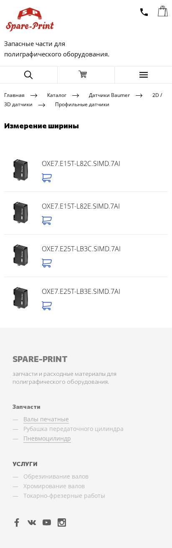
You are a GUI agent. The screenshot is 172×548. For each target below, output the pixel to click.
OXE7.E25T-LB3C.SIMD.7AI (81, 248)
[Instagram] (62, 522)
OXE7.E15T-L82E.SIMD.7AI (81, 206)
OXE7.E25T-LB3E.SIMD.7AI (81, 291)
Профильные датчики (82, 104)
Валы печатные (46, 419)
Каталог (56, 94)
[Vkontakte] (32, 522)
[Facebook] (17, 522)
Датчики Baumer (109, 94)
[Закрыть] (86, 74)
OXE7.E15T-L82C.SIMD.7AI (81, 163)
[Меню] (143, 74)
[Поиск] (28, 74)
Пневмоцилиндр (47, 438)
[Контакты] (144, 12)
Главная (14, 94)
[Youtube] (47, 522)
